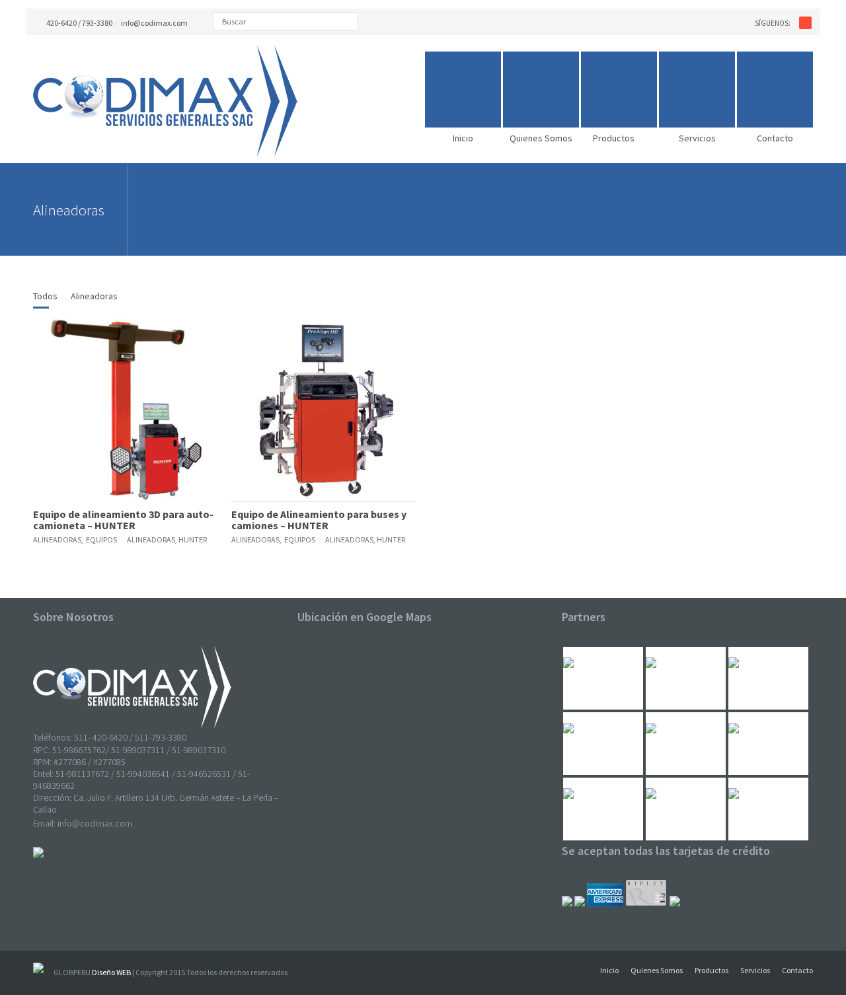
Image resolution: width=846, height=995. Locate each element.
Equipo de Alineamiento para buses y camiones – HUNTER (318, 520)
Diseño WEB (111, 972)
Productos (711, 970)
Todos (45, 296)
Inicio (609, 970)
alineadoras (151, 539)
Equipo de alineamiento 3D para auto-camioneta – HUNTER (123, 520)
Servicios (755, 970)
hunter (192, 539)
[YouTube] (805, 23)
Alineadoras (94, 296)
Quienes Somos (657, 970)
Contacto (797, 970)
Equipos (101, 539)
